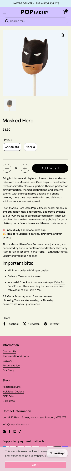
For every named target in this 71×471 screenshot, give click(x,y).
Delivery (7, 361)
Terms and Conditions (16, 356)
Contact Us (9, 351)
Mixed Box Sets (12, 386)
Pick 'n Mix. (35, 290)
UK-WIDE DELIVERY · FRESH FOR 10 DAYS (35, 3)
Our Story (8, 370)
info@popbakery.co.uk (16, 424)
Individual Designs (13, 391)
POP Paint (9, 396)
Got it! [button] (35, 464)
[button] (7, 168)
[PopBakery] (34, 12)
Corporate (9, 401)
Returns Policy (11, 365)
